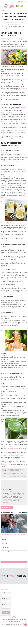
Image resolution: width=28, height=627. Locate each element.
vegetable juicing (11, 406)
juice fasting (8, 450)
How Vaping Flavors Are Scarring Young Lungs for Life (13, 534)
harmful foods (23, 88)
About (3, 619)
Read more (5, 502)
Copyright (17, 621)
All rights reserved (6, 624)
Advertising (10, 619)
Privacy (23, 619)
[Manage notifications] (24, 624)
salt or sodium (18, 127)
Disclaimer (10, 621)
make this (11, 238)
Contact (17, 619)
